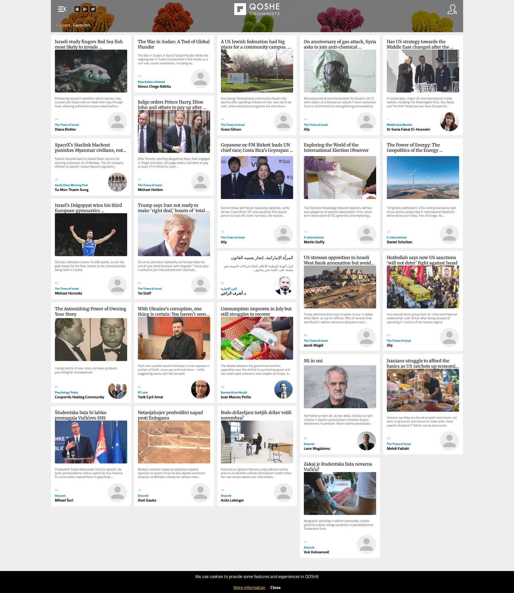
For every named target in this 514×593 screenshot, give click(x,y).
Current (63, 25)
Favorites (81, 25)
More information (249, 587)
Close (275, 587)
